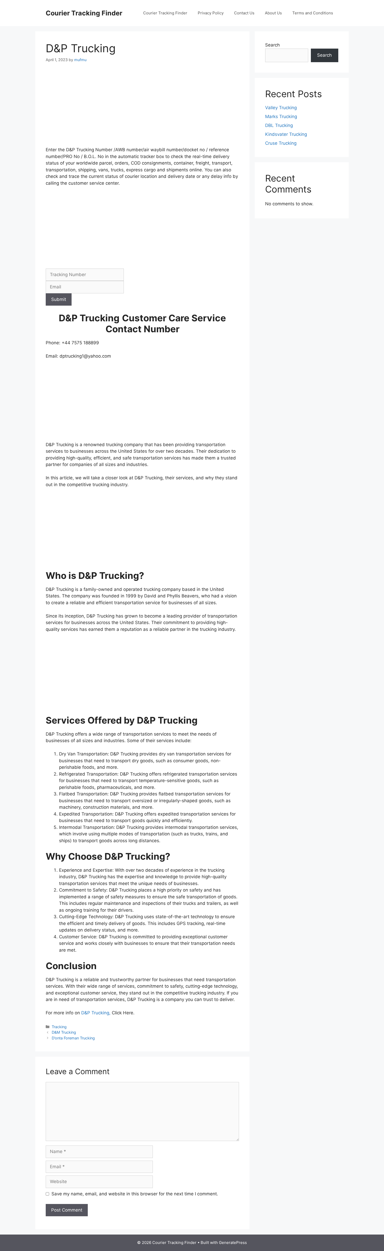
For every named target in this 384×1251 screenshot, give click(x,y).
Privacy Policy (211, 12)
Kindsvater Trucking (286, 134)
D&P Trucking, (96, 1012)
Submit (58, 299)
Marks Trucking (281, 116)
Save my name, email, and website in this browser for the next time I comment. (134, 1193)
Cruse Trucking (280, 143)
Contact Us (244, 12)
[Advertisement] (142, 107)
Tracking (59, 1027)
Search (272, 45)
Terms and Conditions (312, 12)
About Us (273, 12)
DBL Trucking (279, 125)
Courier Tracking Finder (84, 13)
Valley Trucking (281, 107)
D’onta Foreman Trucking (73, 1038)
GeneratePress (233, 1242)
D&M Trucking (64, 1032)
